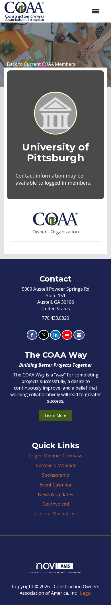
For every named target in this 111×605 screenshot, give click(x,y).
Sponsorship (55, 475)
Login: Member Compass (55, 456)
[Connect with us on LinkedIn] (55, 335)
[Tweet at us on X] (43, 335)
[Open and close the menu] (74, 11)
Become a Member (56, 465)
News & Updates (55, 494)
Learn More (55, 415)
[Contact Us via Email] (79, 335)
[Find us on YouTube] (67, 335)
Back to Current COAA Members (41, 64)
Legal (86, 593)
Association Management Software (55, 572)
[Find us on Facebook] (32, 335)
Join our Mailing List (55, 513)
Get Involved (55, 504)
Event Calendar (56, 485)
